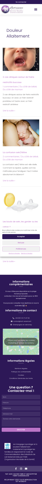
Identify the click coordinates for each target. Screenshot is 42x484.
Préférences (21, 249)
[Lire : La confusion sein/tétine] (21, 132)
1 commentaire (10, 86)
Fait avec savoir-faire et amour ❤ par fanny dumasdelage (21, 475)
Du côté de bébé (28, 86)
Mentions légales (14, 253)
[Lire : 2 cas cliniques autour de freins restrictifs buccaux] (21, 59)
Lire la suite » (9, 110)
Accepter (21, 236)
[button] (35, 9)
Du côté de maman (13, 89)
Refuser (21, 242)
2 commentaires (11, 156)
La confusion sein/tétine (15, 152)
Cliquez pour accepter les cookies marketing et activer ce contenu (21, 341)
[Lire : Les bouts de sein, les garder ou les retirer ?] (21, 202)
